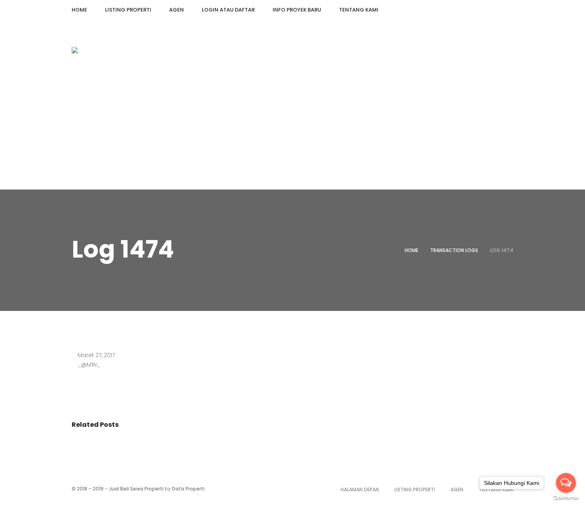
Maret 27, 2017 (96, 355)
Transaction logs (454, 250)
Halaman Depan (360, 489)
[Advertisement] (292, 130)
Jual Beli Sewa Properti (136, 488)
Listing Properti (414, 489)
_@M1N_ (89, 365)
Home (411, 250)
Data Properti (188, 488)
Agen (456, 489)
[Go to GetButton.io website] (566, 498)
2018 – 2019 (90, 488)
